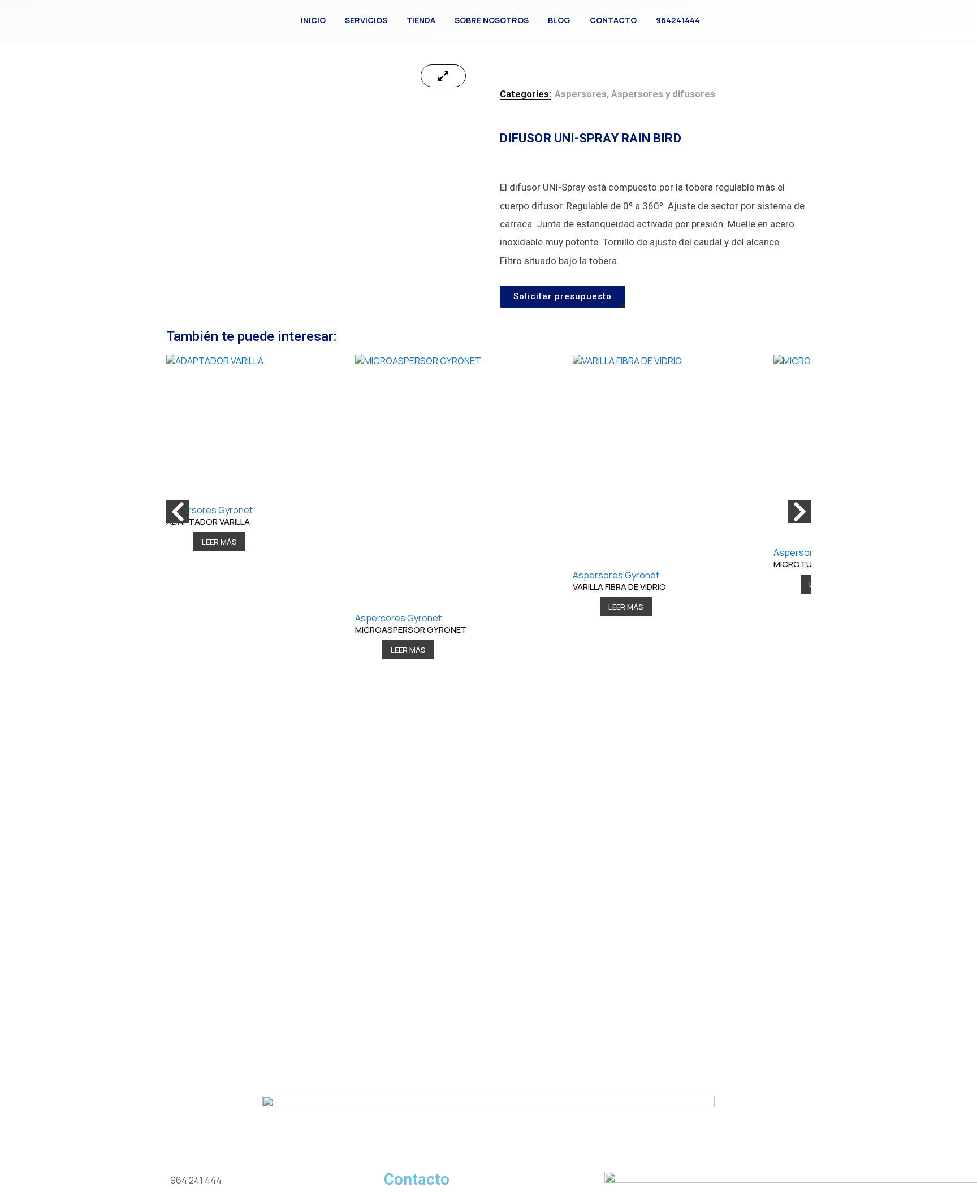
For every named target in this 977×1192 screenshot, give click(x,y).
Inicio (313, 20)
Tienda (421, 20)
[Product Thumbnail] (443, 75)
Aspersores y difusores (663, 94)
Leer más (219, 542)
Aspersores (581, 94)
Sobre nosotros (492, 20)
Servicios (366, 20)
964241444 (678, 20)
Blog (559, 20)
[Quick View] (184, 541)
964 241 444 (196, 1180)
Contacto (613, 20)
